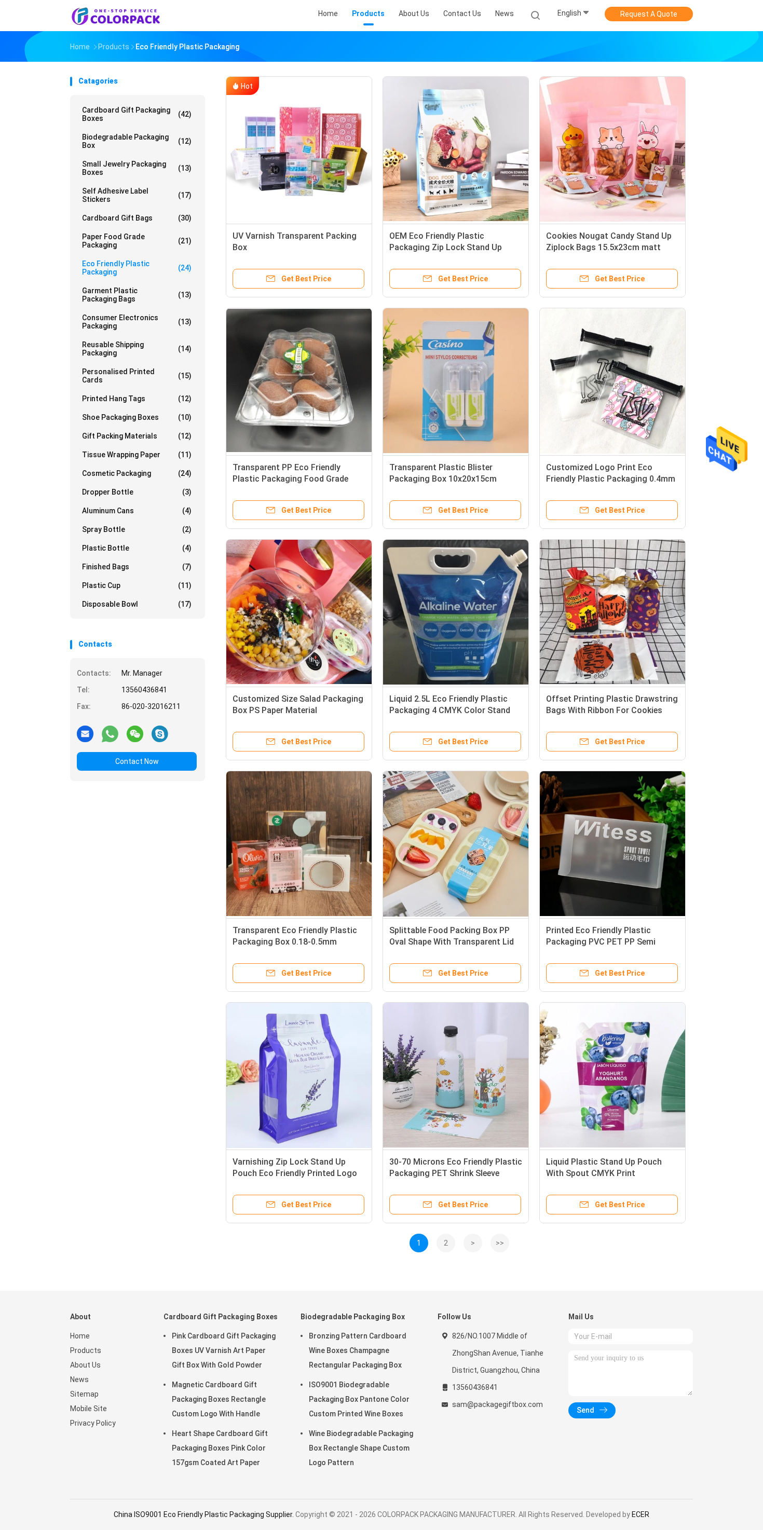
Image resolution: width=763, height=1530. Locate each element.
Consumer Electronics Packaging (137, 321)
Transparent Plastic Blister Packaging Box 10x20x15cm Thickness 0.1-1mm (443, 478)
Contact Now (137, 761)
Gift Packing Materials (137, 436)
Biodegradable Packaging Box (137, 141)
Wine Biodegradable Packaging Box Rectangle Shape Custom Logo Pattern (361, 1448)
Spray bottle (137, 529)
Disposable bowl (137, 604)
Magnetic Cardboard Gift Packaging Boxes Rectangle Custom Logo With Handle (219, 1399)
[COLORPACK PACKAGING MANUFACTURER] (115, 15)
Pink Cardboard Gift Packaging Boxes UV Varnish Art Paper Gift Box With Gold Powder (224, 1350)
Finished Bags (137, 567)
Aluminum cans (137, 511)
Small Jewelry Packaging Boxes (137, 168)
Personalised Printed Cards (137, 375)
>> (500, 1243)
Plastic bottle (137, 548)
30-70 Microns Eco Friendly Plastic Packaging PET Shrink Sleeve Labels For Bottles (455, 1173)
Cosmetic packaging (137, 473)
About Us (85, 1365)
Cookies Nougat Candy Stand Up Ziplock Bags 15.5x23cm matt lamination (609, 247)
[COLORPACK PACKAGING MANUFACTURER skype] (160, 733)
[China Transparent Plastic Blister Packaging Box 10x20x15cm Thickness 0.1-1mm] (455, 381)
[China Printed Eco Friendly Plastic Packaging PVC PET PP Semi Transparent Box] (612, 844)
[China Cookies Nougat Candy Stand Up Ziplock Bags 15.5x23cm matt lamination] (612, 149)
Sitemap (84, 1394)
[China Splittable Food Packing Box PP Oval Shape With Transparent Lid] (455, 844)
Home (80, 1336)
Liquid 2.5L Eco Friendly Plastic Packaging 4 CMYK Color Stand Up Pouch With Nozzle (449, 710)
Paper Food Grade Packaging (137, 241)
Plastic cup (137, 585)
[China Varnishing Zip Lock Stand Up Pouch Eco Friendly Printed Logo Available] (299, 1075)
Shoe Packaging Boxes (137, 417)
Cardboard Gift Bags (137, 218)
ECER (640, 1514)
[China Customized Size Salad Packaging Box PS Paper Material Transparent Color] (299, 612)
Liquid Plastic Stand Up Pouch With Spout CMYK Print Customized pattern (604, 1173)
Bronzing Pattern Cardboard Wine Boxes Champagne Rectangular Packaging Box (357, 1350)
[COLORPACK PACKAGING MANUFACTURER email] (85, 733)
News (79, 1379)
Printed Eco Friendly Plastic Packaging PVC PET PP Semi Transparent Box (601, 941)
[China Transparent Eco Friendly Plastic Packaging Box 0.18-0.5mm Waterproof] (299, 844)
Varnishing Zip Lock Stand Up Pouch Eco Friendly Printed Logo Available (295, 1173)
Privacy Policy (93, 1423)
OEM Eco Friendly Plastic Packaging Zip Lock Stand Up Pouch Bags (445, 247)
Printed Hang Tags (137, 398)
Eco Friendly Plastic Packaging (137, 267)
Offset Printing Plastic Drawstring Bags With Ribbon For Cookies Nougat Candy (612, 710)
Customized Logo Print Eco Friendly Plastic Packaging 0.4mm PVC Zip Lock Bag (610, 478)
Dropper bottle (137, 492)
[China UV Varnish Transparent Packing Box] (299, 149)
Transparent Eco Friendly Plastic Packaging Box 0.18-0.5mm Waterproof (295, 941)
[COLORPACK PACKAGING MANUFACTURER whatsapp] (110, 733)
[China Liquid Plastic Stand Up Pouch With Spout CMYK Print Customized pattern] (612, 1075)
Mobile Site (88, 1408)
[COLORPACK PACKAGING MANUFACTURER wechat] (135, 733)
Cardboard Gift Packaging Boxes (137, 114)
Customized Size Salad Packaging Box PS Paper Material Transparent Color (298, 710)
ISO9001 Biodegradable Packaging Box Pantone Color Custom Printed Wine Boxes (359, 1399)
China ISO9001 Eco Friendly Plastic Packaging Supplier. (204, 1514)
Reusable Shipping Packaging (137, 348)
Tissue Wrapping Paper (137, 454)
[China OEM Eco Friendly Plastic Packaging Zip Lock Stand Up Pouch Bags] (455, 149)
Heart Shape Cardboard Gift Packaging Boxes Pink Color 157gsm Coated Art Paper (220, 1448)
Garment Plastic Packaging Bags (137, 294)
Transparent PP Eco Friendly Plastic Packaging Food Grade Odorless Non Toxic (290, 478)
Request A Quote (648, 14)
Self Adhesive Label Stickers (137, 195)
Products (85, 1350)
